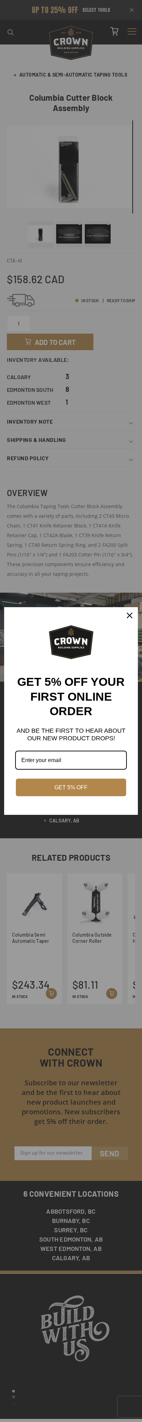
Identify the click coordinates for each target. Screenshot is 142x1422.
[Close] (129, 615)
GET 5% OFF (71, 787)
